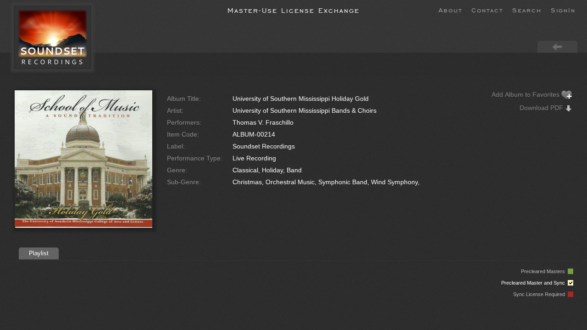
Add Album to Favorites (526, 94)
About (450, 9)
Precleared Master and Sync (534, 283)
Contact (487, 9)
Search (527, 9)
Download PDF (542, 107)
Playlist (39, 253)
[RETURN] (557, 46)
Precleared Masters (544, 271)
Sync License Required (540, 294)
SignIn (563, 9)
